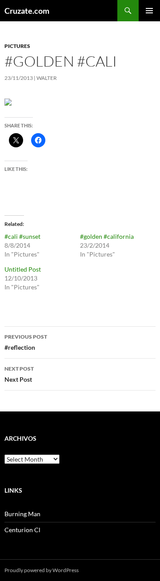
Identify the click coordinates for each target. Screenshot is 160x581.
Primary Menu (149, 10)
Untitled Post (22, 269)
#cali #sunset (22, 236)
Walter (46, 78)
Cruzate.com (26, 11)
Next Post (19, 374)
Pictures (17, 46)
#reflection (25, 342)
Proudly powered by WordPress (41, 570)
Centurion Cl (22, 530)
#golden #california (107, 236)
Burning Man (22, 514)
